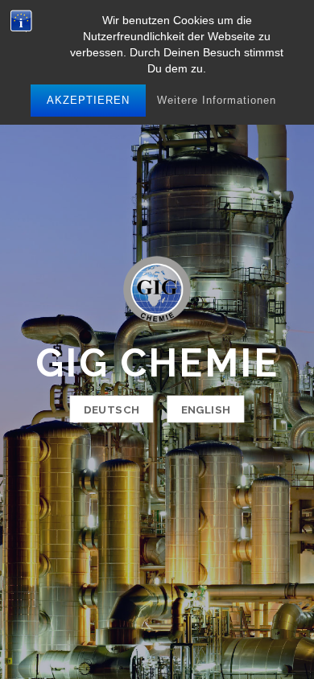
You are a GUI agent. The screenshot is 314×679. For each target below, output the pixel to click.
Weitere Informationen (216, 100)
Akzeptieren (88, 100)
